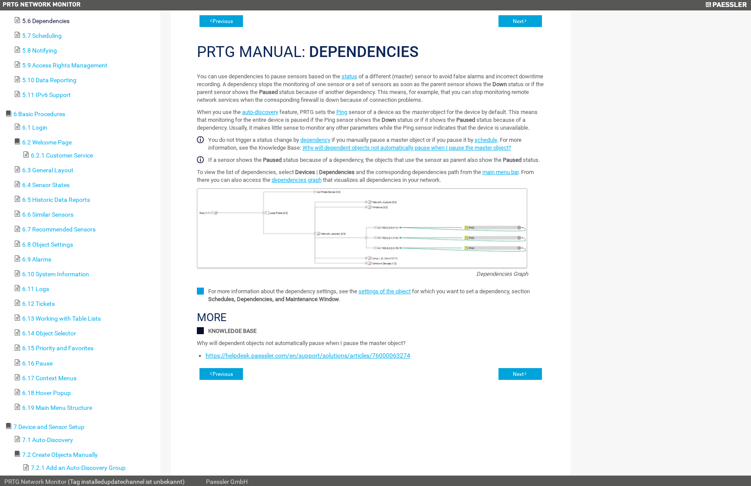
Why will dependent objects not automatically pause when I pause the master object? (406, 147)
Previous (223, 21)
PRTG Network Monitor (35, 481)
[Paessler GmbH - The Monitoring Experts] (726, 5)
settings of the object (385, 291)
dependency (315, 140)
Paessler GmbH (227, 481)
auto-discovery (260, 112)
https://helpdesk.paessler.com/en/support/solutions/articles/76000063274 (308, 355)
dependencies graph (297, 180)
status (349, 76)
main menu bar (500, 172)
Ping (341, 112)
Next (518, 21)
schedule (486, 140)
